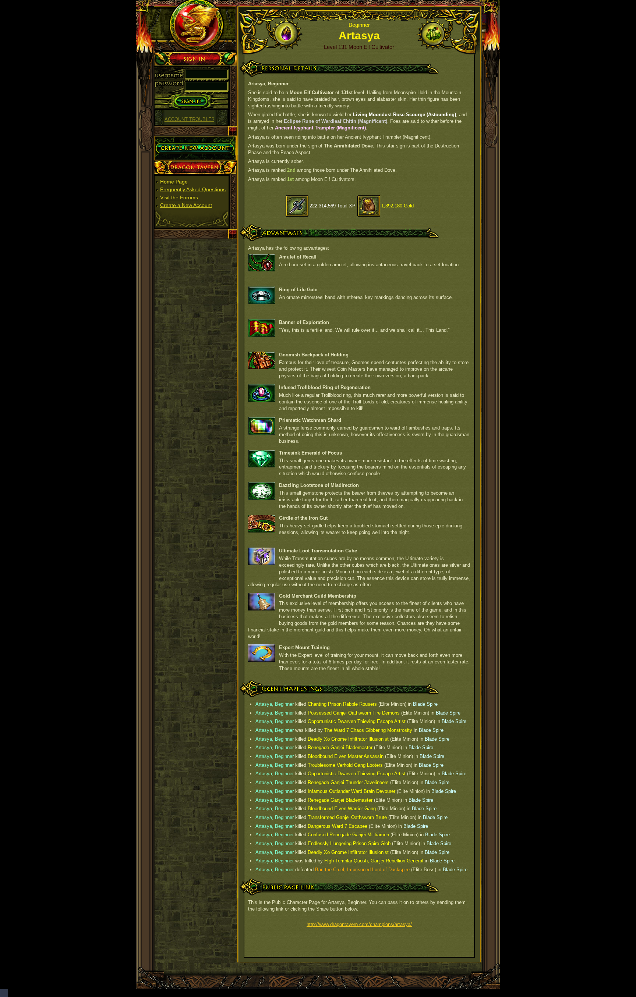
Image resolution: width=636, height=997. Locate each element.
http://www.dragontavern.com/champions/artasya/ (359, 924)
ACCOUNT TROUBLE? (189, 119)
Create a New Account (186, 205)
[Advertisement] (195, 352)
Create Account (172, 139)
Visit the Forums (179, 197)
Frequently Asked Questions (193, 189)
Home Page (174, 182)
